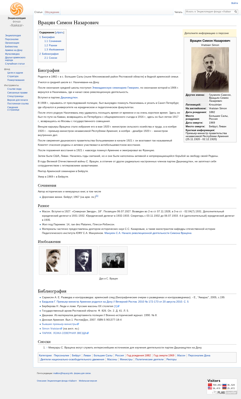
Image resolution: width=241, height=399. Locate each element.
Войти (234, 3)
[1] (97, 196)
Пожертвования (15, 80)
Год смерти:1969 (164, 355)
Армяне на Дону (13, 50)
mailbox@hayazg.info (63, 373)
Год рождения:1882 (139, 355)
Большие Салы (103, 355)
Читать (178, 12)
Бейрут (76, 355)
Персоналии (61, 355)
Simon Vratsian (51, 328)
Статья (38, 12)
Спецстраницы (15, 96)
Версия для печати (17, 100)
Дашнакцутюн (69, 97)
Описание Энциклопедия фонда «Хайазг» (57, 381)
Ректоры (171, 359)
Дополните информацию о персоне (207, 33)
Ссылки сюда (14, 89)
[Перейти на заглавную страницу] (17, 15)
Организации (12, 43)
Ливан (87, 355)
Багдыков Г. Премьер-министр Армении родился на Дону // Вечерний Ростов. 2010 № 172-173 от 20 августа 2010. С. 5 (115, 301)
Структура (12, 76)
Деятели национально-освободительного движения (72, 359)
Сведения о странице (13, 108)
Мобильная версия (88, 381)
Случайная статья (15, 63)
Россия (119, 355)
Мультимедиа (12, 54)
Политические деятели (149, 359)
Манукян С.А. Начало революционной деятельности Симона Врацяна (147, 232)
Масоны (112, 359)
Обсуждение (52, 12)
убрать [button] (59, 32)
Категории (45, 355)
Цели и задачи (15, 72)
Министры (126, 359)
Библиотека (11, 46)
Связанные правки (17, 92)
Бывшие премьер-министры (59, 323)
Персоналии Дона (199, 355)
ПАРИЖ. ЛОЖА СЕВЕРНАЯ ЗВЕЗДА (64, 333)
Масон (181, 355)
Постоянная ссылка (18, 103)
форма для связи (82, 373)
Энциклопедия (13, 35)
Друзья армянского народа (15, 58)
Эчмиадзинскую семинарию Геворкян (115, 87)
